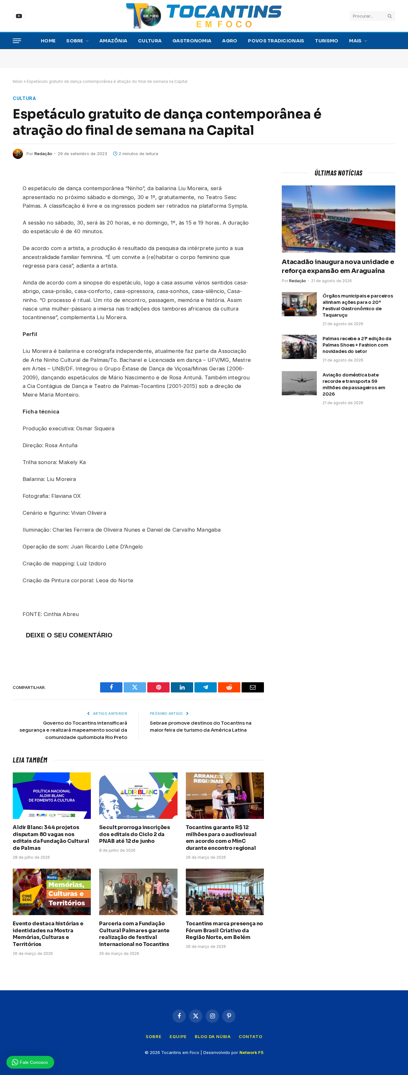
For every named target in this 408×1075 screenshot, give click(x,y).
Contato (250, 1036)
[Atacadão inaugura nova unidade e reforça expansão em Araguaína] (338, 219)
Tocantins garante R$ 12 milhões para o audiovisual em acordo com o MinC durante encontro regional (221, 837)
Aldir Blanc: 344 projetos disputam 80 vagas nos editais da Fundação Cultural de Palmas (51, 837)
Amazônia (113, 41)
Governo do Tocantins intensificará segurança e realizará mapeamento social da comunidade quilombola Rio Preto (73, 730)
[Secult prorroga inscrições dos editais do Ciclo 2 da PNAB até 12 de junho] (138, 795)
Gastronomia (191, 41)
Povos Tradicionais (276, 41)
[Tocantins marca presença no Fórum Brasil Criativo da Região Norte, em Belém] (225, 892)
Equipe (178, 1036)
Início (18, 81)
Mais (355, 41)
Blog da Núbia (213, 1036)
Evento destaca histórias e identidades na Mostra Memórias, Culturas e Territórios (48, 934)
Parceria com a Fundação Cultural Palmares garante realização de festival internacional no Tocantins (134, 934)
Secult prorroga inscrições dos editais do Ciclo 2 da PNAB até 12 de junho (134, 834)
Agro (229, 41)
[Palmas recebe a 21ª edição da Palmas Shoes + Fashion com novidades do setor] (299, 347)
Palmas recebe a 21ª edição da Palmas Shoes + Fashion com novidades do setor (357, 345)
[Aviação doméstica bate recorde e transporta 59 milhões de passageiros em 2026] (299, 383)
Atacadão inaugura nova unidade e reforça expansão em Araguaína (338, 266)
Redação (43, 153)
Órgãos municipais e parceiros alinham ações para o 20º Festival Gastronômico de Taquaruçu (358, 305)
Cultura (150, 41)
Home (48, 41)
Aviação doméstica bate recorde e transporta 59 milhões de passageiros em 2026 (354, 384)
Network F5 (251, 1052)
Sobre (74, 41)
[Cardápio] (17, 41)
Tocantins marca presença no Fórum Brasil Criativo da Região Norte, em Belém (224, 930)
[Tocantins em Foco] (204, 16)
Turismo (326, 41)
